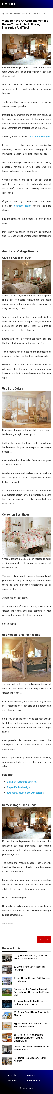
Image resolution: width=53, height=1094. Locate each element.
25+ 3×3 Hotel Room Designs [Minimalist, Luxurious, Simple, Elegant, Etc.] (28, 1037)
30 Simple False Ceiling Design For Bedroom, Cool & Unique (31, 1002)
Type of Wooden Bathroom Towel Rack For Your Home (30, 1025)
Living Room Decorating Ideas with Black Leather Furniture (31, 957)
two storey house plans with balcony (25, 792)
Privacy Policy (33, 1080)
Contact (31, 1075)
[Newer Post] (47, 939)
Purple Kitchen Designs (18, 787)
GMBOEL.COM (27, 1088)
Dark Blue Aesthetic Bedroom (22, 781)
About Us (12, 1075)
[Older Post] (40, 939)
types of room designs (38, 136)
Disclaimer (12, 1080)
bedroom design (22, 205)
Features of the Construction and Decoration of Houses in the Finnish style (31, 992)
